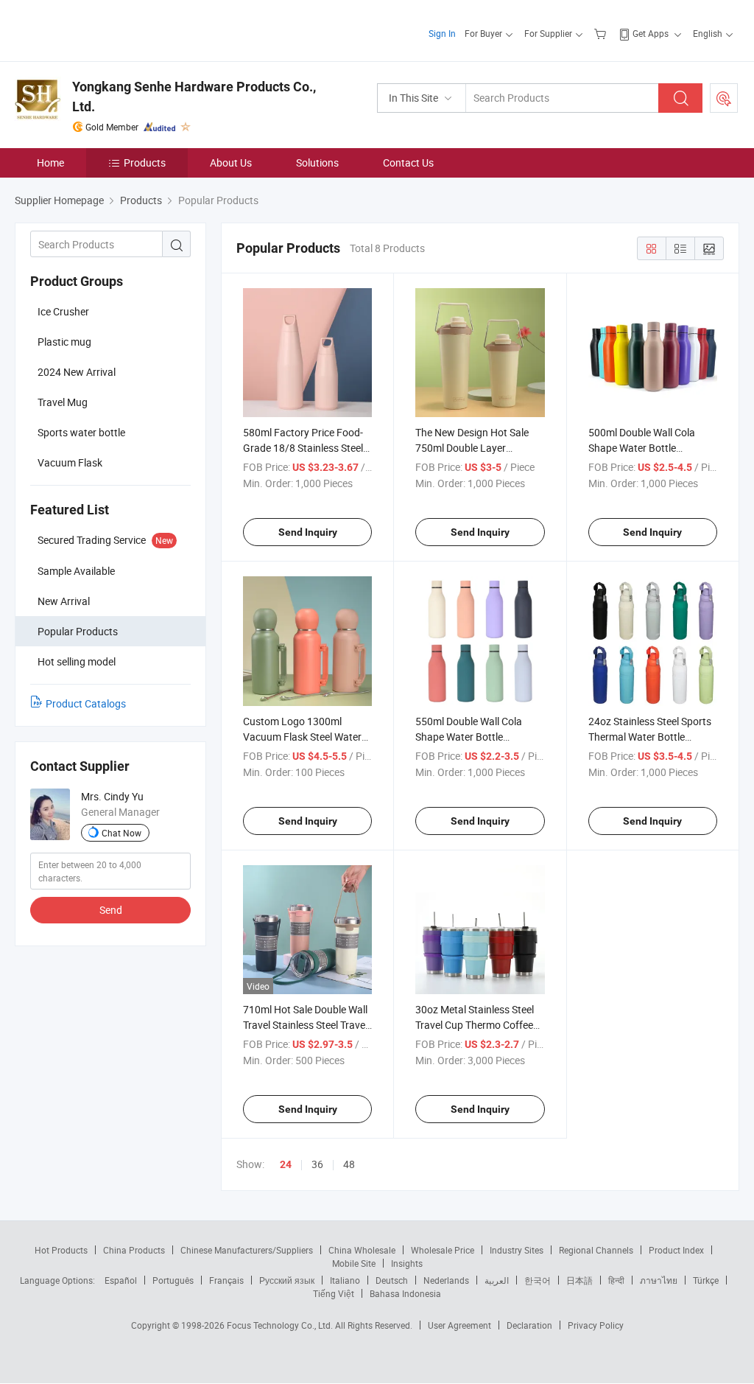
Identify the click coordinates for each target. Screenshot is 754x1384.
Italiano (345, 1280)
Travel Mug (63, 402)
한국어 (537, 1280)
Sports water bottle (81, 432)
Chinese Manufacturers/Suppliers (246, 1250)
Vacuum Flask (70, 462)
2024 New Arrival (77, 372)
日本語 (579, 1280)
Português (173, 1280)
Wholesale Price (442, 1250)
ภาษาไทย (658, 1280)
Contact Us (408, 162)
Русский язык (286, 1280)
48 (349, 1164)
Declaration (529, 1325)
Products (145, 162)
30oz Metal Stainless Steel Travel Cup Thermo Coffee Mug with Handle (474, 1024)
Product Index (676, 1250)
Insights (407, 1263)
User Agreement (459, 1325)
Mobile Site (354, 1263)
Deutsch (392, 1280)
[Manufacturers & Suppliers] (109, 29)
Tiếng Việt (333, 1293)
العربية (497, 1280)
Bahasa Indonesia (405, 1293)
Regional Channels (596, 1250)
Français (226, 1280)
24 (286, 1164)
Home (50, 162)
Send (110, 910)
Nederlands (446, 1280)
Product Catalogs (86, 703)
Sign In (442, 33)
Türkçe (706, 1280)
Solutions (317, 162)
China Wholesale (361, 1250)
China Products (134, 1250)
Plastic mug (64, 342)
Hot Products (61, 1250)
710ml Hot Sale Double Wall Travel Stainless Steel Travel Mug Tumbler (305, 1024)
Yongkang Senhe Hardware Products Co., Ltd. (194, 96)
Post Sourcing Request (724, 98)
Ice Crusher (63, 311)
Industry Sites (516, 1250)
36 (317, 1164)
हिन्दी (616, 1280)
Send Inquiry (307, 532)
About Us (231, 162)
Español (121, 1280)
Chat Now (121, 833)
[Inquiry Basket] (602, 33)
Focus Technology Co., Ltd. (281, 1325)
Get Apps (650, 33)
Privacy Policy (596, 1325)
